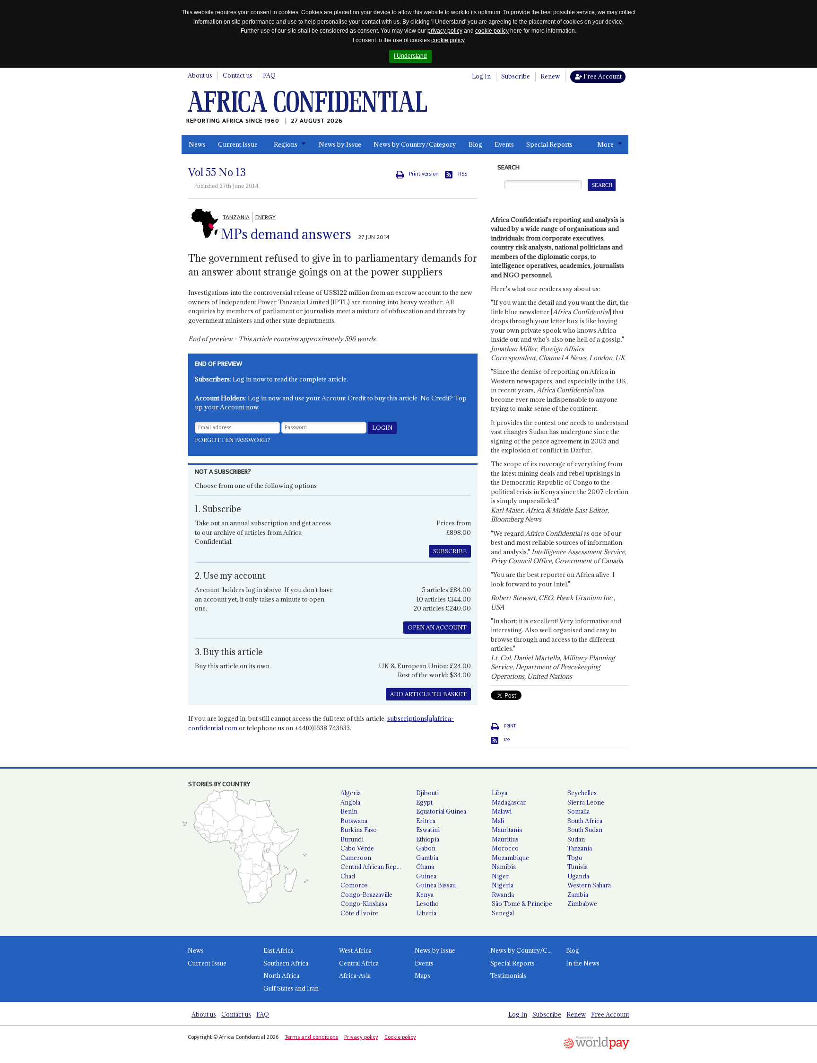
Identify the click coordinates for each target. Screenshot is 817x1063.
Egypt (424, 802)
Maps (422, 975)
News (197, 144)
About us (200, 75)
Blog (475, 144)
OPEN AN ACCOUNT (437, 627)
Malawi (502, 811)
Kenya (425, 894)
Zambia (577, 894)
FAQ (269, 75)
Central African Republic (374, 866)
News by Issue (340, 144)
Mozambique (510, 857)
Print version (424, 173)
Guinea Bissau (436, 885)
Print (510, 726)
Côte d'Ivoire (359, 913)
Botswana (353, 820)
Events (504, 144)
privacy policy (444, 30)
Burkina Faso (358, 829)
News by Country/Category (415, 144)
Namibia (504, 866)
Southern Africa (285, 963)
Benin (348, 811)
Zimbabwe (582, 903)
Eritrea (425, 820)
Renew (550, 76)
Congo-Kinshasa (363, 903)
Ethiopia (427, 839)
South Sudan (584, 829)
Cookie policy (400, 1037)
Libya (499, 793)
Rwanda (503, 894)
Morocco (505, 848)
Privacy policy (361, 1037)
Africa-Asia (355, 975)
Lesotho (427, 903)
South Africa (584, 820)
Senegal (503, 913)
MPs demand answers (286, 234)
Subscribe (515, 76)
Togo (574, 857)
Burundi (352, 839)
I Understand (410, 56)
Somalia (578, 811)
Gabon (425, 848)
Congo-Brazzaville (366, 894)
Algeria (350, 793)
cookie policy (492, 30)
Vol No (217, 172)
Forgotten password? (232, 439)
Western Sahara (589, 885)
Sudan (576, 839)
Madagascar (509, 802)
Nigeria (502, 885)
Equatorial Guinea (441, 811)
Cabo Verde (357, 848)
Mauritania (507, 829)
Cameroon (355, 857)
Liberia (426, 913)
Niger (500, 876)
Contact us (237, 75)
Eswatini (428, 829)
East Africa (278, 950)
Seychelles (582, 793)
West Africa (355, 950)
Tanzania (579, 848)
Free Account (602, 76)
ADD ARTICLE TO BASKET (428, 694)
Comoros (354, 885)
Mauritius (505, 839)
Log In (481, 76)
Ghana (425, 866)
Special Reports (549, 144)
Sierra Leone (585, 802)
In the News (583, 963)
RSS (462, 173)
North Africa (281, 975)
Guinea (426, 876)
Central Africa (359, 963)
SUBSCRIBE (450, 551)
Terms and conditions (311, 1037)
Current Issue (238, 144)
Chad (347, 876)
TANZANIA (236, 217)
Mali (498, 820)
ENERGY (265, 217)
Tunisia (577, 866)
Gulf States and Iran (291, 988)
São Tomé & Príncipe (522, 903)
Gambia (427, 857)
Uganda (578, 876)
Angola (350, 802)
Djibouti (427, 793)
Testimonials (508, 975)
